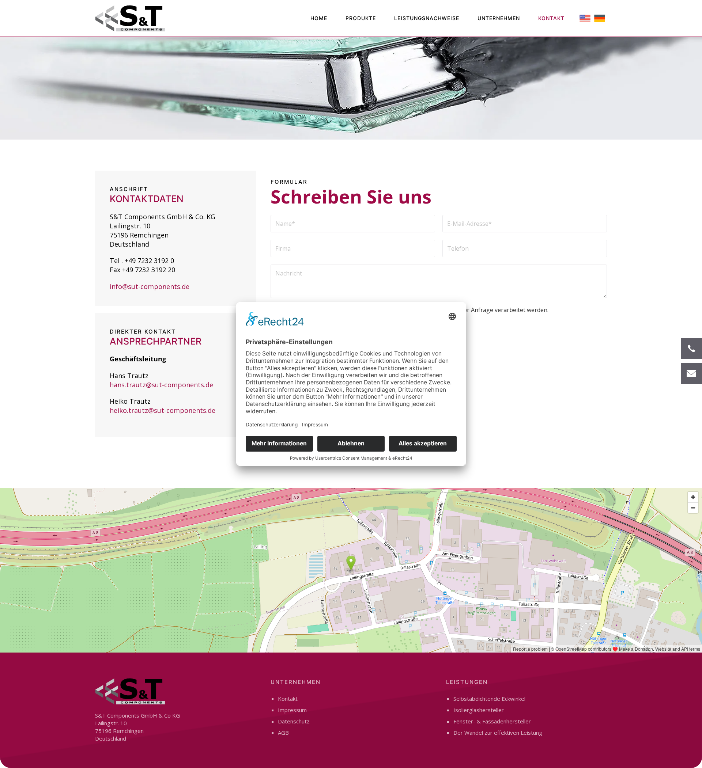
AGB (283, 732)
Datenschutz (294, 721)
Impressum (292, 710)
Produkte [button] (361, 18)
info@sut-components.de (149, 286)
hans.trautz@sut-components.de (161, 384)
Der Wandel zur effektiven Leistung (497, 732)
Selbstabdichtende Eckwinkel (489, 698)
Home (318, 18)
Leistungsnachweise (426, 18)
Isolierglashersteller (478, 710)
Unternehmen (499, 18)
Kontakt (551, 18)
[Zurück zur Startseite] (130, 18)
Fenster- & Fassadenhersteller (492, 721)
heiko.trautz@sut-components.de (162, 410)
